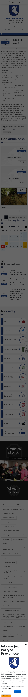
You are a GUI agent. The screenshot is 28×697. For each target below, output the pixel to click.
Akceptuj (17, 692)
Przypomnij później (7, 692)
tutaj (9, 688)
